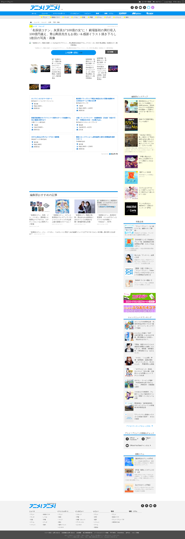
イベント (118, 17)
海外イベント (62, 524)
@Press (128, 532)
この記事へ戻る (73, 52)
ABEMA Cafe (116, 522)
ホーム (34, 13)
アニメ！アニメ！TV (118, 519)
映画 (60, 517)
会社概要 (78, 532)
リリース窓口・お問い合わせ (52, 532)
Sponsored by (104, 153)
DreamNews (120, 532)
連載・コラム (108, 13)
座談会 (96, 527)
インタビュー (74, 13)
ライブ (60, 519)
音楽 (83, 17)
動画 (97, 13)
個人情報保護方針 (87, 532)
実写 (95, 517)
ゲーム (99, 17)
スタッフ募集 (135, 532)
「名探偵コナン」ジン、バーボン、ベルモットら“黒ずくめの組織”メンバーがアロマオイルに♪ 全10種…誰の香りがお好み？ (72, 233)
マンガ (66, 17)
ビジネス (61, 527)
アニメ (45, 17)
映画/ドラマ (56, 17)
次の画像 (110, 51)
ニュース (45, 13)
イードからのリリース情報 (101, 532)
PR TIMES (113, 532)
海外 (127, 17)
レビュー (88, 13)
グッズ (108, 17)
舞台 (60, 522)
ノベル (75, 17)
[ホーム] (30, 22)
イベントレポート (59, 13)
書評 (95, 519)
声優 (91, 17)
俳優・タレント (80, 519)
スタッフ (79, 514)
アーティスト (80, 522)
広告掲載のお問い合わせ (68, 532)
